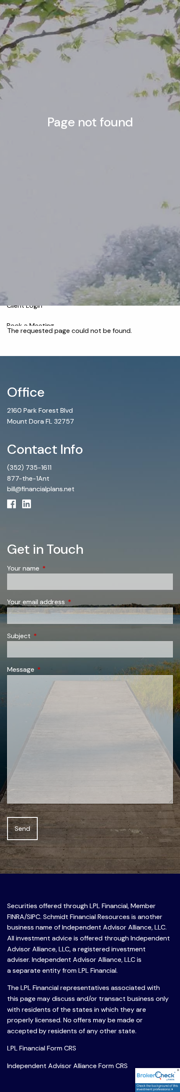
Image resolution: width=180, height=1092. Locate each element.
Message (52, 669)
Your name (55, 568)
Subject (51, 635)
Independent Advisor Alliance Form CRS (67, 1065)
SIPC (33, 916)
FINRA (15, 916)
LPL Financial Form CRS (41, 1048)
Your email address (68, 601)
